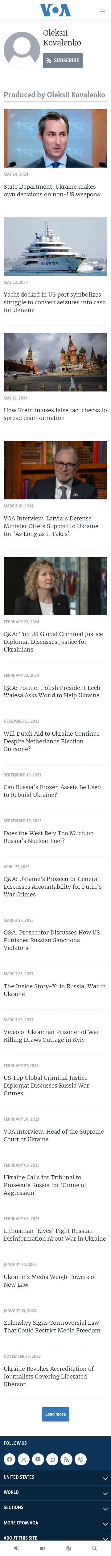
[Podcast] (80, 1459)
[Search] (94, 1548)
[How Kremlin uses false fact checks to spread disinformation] (55, 362)
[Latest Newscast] (16, 1548)
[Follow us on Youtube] (38, 1459)
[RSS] (66, 1459)
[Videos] (42, 1548)
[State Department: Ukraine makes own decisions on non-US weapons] (55, 138)
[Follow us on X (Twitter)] (24, 1459)
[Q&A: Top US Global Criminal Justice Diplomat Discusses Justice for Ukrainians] (55, 586)
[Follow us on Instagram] (52, 1459)
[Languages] (68, 1548)
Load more (55, 1414)
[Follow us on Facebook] (9, 1459)
